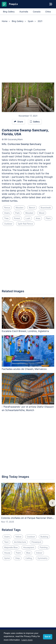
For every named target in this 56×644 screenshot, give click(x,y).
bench (32, 207)
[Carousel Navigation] (28, 505)
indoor (39, 552)
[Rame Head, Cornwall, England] (51, 97)
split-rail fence (25, 223)
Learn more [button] (27, 640)
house (7, 552)
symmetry (42, 558)
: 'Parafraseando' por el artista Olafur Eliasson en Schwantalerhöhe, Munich (28, 408)
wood (41, 213)
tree (6, 218)
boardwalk (46, 207)
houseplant (28, 547)
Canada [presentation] (36, 11)
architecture (20, 542)
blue (28, 552)
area (38, 218)
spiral (7, 558)
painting (44, 547)
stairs (7, 213)
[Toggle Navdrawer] (50, 4)
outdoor (8, 223)
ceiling (28, 558)
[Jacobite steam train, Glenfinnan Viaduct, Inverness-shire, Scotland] (4, 97)
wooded (29, 213)
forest (17, 218)
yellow (18, 536)
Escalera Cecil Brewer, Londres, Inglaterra (25, 331)
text (6, 542)
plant (48, 218)
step (17, 558)
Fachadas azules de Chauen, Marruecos (24, 368)
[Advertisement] (28, 53)
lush (28, 218)
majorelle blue (11, 547)
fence (7, 207)
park (17, 213)
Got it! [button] (47, 637)
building (44, 536)
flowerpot (36, 542)
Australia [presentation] (23, 11)
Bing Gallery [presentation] (9, 11)
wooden (19, 207)
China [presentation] (48, 11)
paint (18, 552)
